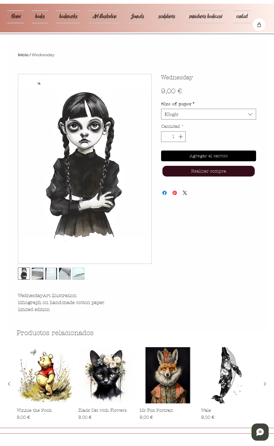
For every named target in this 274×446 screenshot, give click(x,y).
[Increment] (181, 137)
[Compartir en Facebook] (164, 193)
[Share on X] (185, 193)
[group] (137, 384)
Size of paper (178, 104)
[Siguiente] (265, 384)
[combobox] (208, 114)
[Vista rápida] (45, 375)
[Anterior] (9, 384)
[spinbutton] (173, 137)
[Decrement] (165, 137)
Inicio (23, 54)
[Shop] (259, 24)
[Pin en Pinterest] (175, 193)
